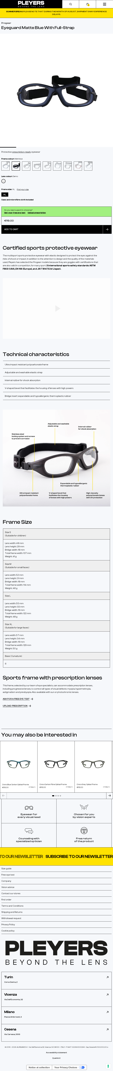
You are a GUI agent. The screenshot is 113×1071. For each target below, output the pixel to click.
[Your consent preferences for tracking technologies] (108, 1066)
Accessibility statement (56, 1053)
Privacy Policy (8, 924)
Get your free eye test (14, 213)
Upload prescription (37, 213)
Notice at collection (39, 1067)
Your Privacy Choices (65, 1067)
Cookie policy (7, 931)
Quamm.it (56, 1058)
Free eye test (7, 875)
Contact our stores (10, 893)
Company (6, 881)
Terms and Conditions (12, 906)
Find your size (23, 189)
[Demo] (3, 181)
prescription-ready (21, 152)
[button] (56, 856)
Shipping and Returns (11, 912)
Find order (6, 899)
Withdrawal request (11, 918)
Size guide (6, 868)
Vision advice (7, 887)
